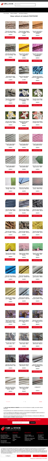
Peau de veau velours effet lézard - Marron (37, 343)
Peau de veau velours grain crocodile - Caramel (10, 232)
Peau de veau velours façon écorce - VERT (37, 166)
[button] (29, 9)
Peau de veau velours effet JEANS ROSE (24, 144)
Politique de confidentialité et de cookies (38, 458)
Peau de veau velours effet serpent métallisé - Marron (37, 321)
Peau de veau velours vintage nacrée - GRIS (37, 99)
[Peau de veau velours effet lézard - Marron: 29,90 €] (37, 336)
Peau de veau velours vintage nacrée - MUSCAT (24, 122)
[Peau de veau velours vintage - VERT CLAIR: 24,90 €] (10, 181)
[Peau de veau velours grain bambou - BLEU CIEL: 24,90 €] (24, 291)
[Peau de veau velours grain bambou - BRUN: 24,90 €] (37, 269)
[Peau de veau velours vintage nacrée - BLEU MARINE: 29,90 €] (24, 92)
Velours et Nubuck (13, 13)
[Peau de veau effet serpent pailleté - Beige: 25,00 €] (37, 291)
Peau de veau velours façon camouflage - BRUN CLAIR (24, 32)
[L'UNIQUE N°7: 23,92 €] (37, 381)
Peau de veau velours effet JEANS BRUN (10, 166)
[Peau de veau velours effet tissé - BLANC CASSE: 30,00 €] (24, 381)
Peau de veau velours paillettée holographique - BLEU (37, 77)
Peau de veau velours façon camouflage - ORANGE (37, 32)
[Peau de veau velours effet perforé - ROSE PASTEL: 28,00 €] (24, 247)
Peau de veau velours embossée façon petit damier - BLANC (10, 388)
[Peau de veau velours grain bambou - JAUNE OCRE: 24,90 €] (10, 291)
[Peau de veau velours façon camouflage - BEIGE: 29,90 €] (10, 25)
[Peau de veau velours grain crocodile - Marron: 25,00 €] (24, 225)
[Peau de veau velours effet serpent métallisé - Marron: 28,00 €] (37, 314)
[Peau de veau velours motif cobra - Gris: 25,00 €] (10, 336)
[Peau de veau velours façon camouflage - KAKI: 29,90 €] (10, 47)
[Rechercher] (33, 4)
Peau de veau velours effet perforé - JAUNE (10, 254)
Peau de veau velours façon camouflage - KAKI (10, 54)
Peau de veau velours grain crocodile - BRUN (24, 210)
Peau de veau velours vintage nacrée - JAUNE (10, 122)
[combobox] (23, 4)
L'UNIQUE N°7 (38, 387)
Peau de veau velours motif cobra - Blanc (24, 343)
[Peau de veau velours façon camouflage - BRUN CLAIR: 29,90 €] (24, 25)
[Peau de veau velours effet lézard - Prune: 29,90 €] (24, 358)
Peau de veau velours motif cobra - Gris (10, 343)
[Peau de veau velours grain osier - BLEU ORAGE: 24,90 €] (10, 269)
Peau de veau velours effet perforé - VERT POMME (37, 254)
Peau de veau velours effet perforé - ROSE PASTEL (24, 254)
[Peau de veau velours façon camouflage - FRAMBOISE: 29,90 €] (37, 47)
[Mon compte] (26, 9)
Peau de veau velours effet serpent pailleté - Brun (24, 321)
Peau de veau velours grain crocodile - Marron (24, 232)
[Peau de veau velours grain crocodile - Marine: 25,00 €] (37, 203)
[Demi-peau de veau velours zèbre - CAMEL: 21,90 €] (10, 70)
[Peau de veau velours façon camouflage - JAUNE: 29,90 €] (24, 47)
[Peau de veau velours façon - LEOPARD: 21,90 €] (24, 70)
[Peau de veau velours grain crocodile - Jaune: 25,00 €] (37, 225)
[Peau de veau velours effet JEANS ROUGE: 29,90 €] (37, 137)
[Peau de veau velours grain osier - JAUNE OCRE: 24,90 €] (24, 269)
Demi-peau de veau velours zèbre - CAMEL (10, 77)
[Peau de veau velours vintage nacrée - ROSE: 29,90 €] (37, 115)
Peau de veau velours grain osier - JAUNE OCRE (24, 276)
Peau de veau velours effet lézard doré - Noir (10, 365)
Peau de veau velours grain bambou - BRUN (37, 276)
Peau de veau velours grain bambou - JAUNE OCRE (10, 298)
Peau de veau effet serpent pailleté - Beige (37, 298)
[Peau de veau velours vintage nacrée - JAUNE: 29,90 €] (10, 115)
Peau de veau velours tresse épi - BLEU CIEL (24, 188)
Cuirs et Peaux (6, 13)
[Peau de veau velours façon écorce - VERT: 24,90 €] (37, 159)
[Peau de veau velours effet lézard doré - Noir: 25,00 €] (10, 358)
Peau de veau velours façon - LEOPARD (24, 77)
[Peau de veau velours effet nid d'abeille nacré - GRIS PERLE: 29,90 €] (37, 358)
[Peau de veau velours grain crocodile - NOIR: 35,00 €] (10, 203)
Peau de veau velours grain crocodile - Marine (37, 210)
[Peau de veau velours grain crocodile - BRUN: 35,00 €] (24, 203)
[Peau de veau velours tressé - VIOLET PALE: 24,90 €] (37, 181)
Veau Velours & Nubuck (23, 13)
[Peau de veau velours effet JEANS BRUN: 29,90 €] (10, 159)
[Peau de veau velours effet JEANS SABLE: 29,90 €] (24, 159)
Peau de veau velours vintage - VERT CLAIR (10, 188)
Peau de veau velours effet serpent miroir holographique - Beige (10, 321)
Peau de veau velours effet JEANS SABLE (24, 166)
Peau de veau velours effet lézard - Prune (24, 365)
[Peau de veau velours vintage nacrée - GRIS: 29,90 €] (37, 92)
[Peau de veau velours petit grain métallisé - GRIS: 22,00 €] (10, 92)
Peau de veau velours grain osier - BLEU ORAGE (10, 276)
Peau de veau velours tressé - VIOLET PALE (37, 188)
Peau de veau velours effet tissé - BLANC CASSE (24, 388)
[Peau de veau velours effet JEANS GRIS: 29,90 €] (10, 137)
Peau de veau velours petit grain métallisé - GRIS (10, 99)
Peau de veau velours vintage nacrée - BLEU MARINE (24, 99)
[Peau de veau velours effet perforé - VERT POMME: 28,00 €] (37, 247)
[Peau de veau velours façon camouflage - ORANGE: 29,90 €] (37, 25)
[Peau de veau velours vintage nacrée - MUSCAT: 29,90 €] (24, 115)
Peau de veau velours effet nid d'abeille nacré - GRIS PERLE (37, 365)
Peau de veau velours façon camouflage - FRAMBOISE (37, 54)
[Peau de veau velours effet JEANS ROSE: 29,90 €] (24, 137)
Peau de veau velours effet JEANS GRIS (10, 144)
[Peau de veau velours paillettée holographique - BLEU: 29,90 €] (37, 70)
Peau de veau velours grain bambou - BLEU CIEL (24, 298)
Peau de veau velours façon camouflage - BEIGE (10, 32)
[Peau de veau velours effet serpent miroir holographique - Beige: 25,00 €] (10, 314)
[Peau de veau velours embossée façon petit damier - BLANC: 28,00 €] (10, 381)
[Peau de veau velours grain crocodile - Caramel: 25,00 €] (10, 225)
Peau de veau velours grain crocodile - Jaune (38, 232)
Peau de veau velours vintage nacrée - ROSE (38, 122)
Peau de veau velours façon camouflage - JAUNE (24, 54)
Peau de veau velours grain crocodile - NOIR (10, 210)
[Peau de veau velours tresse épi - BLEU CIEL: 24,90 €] (24, 181)
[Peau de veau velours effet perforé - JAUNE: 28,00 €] (10, 247)
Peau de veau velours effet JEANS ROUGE (37, 144)
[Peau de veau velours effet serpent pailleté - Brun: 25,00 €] (24, 314)
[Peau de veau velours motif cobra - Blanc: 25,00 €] (24, 336)
